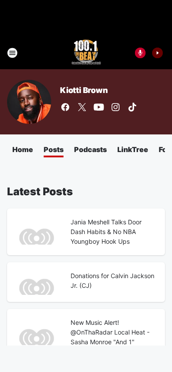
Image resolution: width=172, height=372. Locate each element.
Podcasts (90, 149)
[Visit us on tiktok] (132, 107)
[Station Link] (86, 53)
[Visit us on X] (82, 107)
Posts (54, 149)
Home (22, 149)
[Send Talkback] (140, 53)
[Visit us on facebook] (65, 107)
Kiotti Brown (84, 90)
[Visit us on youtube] (98, 107)
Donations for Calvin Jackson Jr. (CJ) (112, 280)
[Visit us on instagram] (115, 107)
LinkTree (132, 149)
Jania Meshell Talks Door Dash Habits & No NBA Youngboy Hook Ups (106, 231)
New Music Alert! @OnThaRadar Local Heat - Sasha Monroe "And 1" (110, 332)
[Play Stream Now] (157, 53)
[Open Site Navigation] (12, 53)
